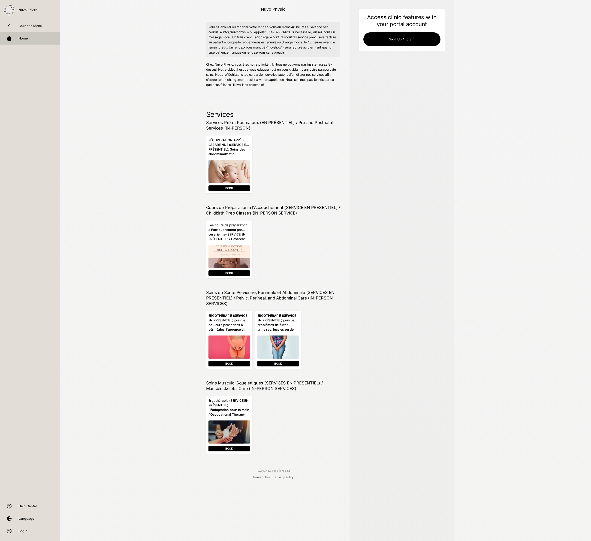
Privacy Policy (284, 477)
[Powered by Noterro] (273, 471)
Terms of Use (261, 477)
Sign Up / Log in (402, 39)
